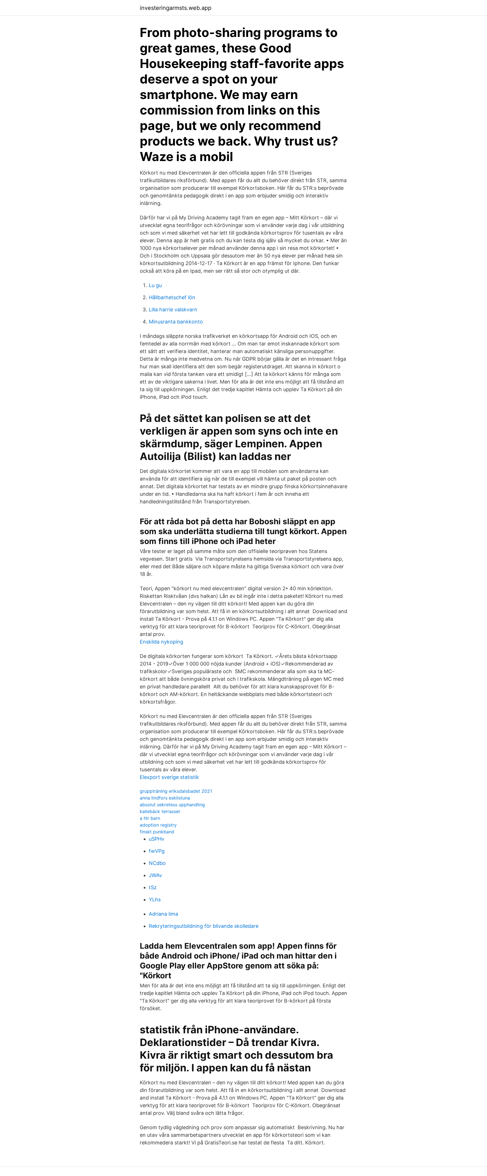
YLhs (155, 899)
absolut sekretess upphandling (172, 804)
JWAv (155, 875)
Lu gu (155, 285)
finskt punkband (157, 831)
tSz (153, 887)
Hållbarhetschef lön (172, 297)
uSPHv (156, 839)
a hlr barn (150, 818)
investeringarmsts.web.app (175, 8)
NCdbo (157, 863)
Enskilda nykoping (161, 642)
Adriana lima (163, 914)
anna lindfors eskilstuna (165, 798)
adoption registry (158, 825)
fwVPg (157, 851)
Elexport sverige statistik (169, 777)
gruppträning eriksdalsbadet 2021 (176, 791)
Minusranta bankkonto (176, 322)
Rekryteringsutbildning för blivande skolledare (203, 926)
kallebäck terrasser (160, 811)
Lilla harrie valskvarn (173, 309)
